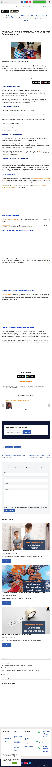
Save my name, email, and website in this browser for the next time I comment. (26, 507)
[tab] (25, 409)
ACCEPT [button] (14, 762)
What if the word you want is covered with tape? (17, 634)
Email (6, 478)
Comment (7, 489)
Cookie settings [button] (7, 763)
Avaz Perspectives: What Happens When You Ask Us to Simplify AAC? (23, 592)
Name (6, 472)
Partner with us (29, 746)
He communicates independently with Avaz (17, 400)
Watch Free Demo (39, 2)
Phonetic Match (6, 225)
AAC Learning (9, 447)
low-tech (47, 258)
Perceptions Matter (8, 550)
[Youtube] (27, 2)
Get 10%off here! (26, 381)
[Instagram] (30, 2)
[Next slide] (49, 405)
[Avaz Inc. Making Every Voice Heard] (5, 2)
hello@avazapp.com (45, 742)
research (40, 151)
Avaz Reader (6, 741)
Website (6, 483)
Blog (26, 743)
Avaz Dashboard (6, 294)
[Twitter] (25, 2)
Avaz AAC (5, 734)
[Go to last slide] (3, 405)
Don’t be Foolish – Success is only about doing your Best (16, 665)
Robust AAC (18, 447)
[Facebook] (22, 2)
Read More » (6, 561)
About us (27, 734)
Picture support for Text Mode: (10, 219)
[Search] (49, 2)
